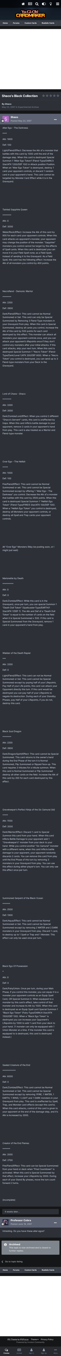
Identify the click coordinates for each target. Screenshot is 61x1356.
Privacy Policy (47, 1339)
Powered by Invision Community (30, 1342)
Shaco (8, 104)
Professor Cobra (21, 1220)
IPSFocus (24, 1339)
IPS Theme (12, 1339)
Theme (34, 1339)
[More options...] (55, 120)
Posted (21, 121)
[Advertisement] (30, 59)
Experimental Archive (28, 107)
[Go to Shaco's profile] (6, 119)
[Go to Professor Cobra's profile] (6, 1222)
